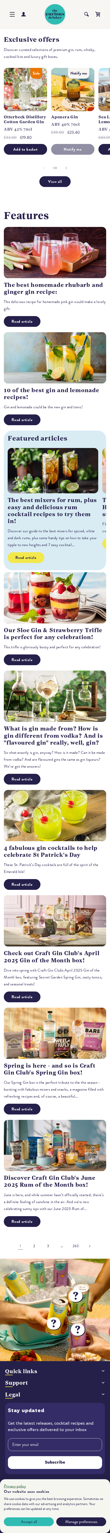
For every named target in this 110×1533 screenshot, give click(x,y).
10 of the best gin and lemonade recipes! (51, 394)
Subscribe (55, 1462)
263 (76, 1246)
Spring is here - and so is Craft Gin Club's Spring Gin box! (49, 1069)
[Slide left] (43, 168)
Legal (12, 1394)
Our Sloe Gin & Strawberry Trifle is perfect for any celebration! (53, 634)
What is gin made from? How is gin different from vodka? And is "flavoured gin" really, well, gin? (53, 735)
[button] (12, 14)
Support (16, 1383)
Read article (22, 321)
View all (55, 181)
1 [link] (20, 1246)
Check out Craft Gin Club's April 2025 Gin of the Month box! (52, 957)
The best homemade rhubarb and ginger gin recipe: (53, 288)
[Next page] (89, 1246)
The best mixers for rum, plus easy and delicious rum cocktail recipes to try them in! (52, 511)
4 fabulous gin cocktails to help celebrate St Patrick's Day (50, 851)
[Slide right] (66, 168)
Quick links (21, 1371)
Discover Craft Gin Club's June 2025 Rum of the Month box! (49, 1181)
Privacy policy (15, 1486)
